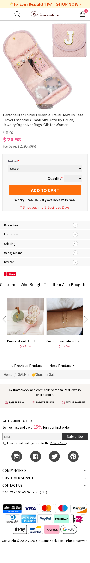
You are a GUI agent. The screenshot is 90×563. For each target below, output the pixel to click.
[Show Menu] (7, 14)
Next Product (61, 365)
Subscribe (75, 436)
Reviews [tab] (9, 262)
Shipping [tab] (9, 244)
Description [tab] (11, 225)
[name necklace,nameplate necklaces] (45, 13)
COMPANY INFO (14, 470)
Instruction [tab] (11, 234)
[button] (4, 319)
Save (12, 274)
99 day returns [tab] (13, 253)
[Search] (17, 13)
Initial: (14, 161)
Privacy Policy (58, 443)
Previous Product (27, 365)
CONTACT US (12, 485)
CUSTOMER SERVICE (18, 478)
